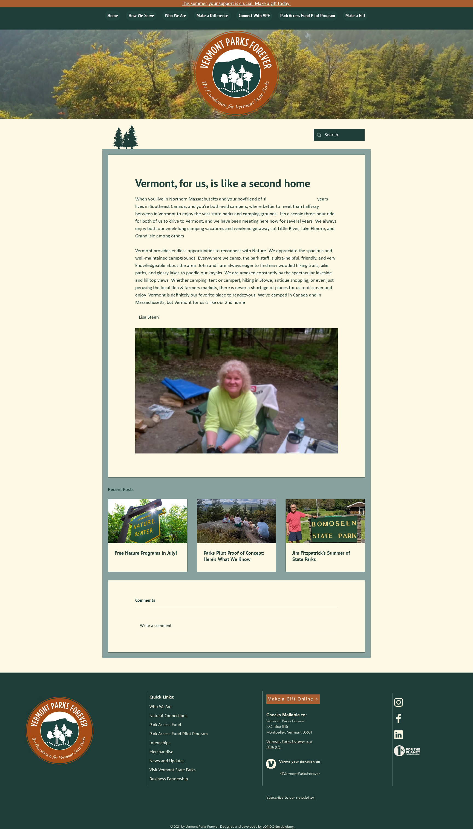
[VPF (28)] (398, 734)
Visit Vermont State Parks (172, 769)
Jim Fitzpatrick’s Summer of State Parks (321, 556)
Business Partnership (168, 778)
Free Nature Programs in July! (146, 553)
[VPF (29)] (398, 702)
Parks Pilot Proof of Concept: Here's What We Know (234, 556)
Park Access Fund (165, 724)
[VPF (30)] (398, 718)
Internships (160, 742)
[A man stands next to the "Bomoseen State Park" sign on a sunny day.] (325, 521)
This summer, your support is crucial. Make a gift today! (236, 3)
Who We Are (160, 706)
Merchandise (161, 751)
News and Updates (166, 760)
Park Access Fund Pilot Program (177, 733)
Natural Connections (168, 715)
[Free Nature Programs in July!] (147, 521)
